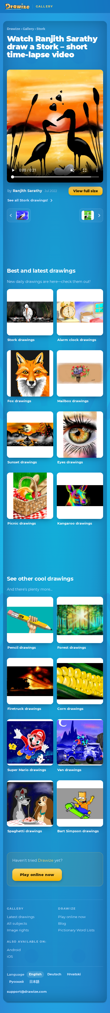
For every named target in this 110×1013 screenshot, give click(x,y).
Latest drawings (21, 917)
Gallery (28, 29)
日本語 (34, 982)
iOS (10, 956)
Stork (41, 29)
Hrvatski (74, 974)
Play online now (37, 874)
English (35, 974)
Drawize (13, 29)
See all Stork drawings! (27, 200)
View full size (85, 191)
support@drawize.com (27, 991)
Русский (16, 982)
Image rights (18, 930)
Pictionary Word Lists (76, 930)
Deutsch (54, 974)
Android (14, 950)
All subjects (17, 923)
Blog (62, 923)
